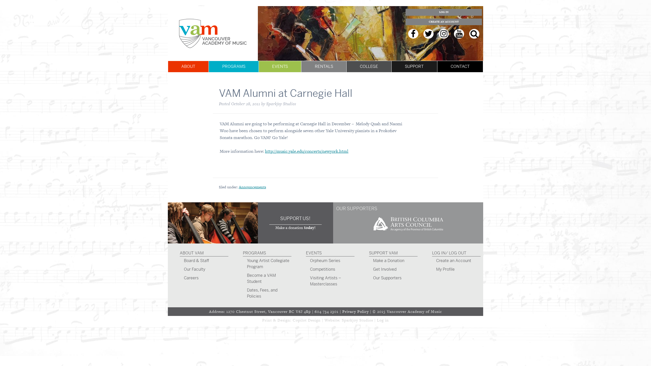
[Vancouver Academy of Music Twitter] (428, 34)
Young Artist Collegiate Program (268, 263)
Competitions (322, 269)
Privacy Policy (355, 311)
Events (280, 66)
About (188, 66)
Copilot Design (307, 320)
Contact (460, 66)
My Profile (445, 269)
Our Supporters (387, 278)
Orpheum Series (325, 260)
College (369, 66)
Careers (191, 278)
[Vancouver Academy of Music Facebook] (413, 34)
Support (414, 66)
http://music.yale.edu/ (285, 151)
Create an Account (444, 22)
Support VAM (383, 253)
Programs (233, 66)
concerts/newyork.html (326, 151)
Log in (383, 320)
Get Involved (384, 269)
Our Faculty (194, 269)
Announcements (252, 187)
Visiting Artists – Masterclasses (325, 281)
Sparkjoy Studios (357, 320)
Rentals (324, 66)
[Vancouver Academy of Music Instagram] (444, 34)
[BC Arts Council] (408, 232)
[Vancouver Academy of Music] (213, 33)
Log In (444, 12)
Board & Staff (196, 260)
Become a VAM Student (261, 278)
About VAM (192, 253)
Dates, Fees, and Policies (262, 293)
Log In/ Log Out (449, 253)
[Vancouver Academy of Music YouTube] (459, 34)
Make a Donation (388, 260)
